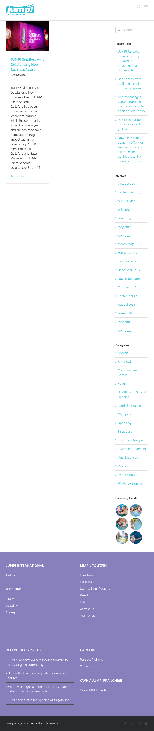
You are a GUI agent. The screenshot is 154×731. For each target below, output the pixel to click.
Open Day (124, 423)
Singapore (125, 431)
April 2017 (124, 235)
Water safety (126, 475)
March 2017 (126, 244)
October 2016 (127, 287)
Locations (86, 581)
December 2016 (129, 270)
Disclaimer (12, 605)
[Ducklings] (122, 510)
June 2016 (125, 313)
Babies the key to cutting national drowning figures (129, 83)
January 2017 (127, 261)
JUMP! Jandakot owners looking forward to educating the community (129, 61)
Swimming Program (132, 440)
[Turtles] (122, 537)
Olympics (124, 414)
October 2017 (127, 183)
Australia (11, 575)
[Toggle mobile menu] (146, 7)
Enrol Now (86, 575)
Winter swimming (130, 483)
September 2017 (129, 192)
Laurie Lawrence (129, 405)
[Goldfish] (122, 524)
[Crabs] (135, 537)
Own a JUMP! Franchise (94, 690)
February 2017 (127, 253)
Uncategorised (128, 457)
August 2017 (126, 201)
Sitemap (11, 612)
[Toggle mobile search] (139, 7)
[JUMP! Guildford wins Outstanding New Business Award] (27, 36)
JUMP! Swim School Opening (132, 395)
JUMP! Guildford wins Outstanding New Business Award (27, 64)
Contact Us (87, 608)
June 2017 (125, 218)
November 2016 (129, 278)
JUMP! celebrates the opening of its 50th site (130, 124)
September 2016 (129, 296)
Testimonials (87, 615)
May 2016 (124, 322)
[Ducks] (135, 510)
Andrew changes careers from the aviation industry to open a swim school (37, 689)
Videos (122, 466)
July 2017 (124, 209)
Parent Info (86, 595)
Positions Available (91, 659)
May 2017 (124, 227)
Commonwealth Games (129, 373)
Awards (123, 353)
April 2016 (124, 330)
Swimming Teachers (132, 449)
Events (122, 384)
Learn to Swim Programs (95, 588)
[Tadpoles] (135, 524)
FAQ (82, 602)
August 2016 (126, 304)
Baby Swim (126, 362)
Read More (16, 176)
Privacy (10, 598)
